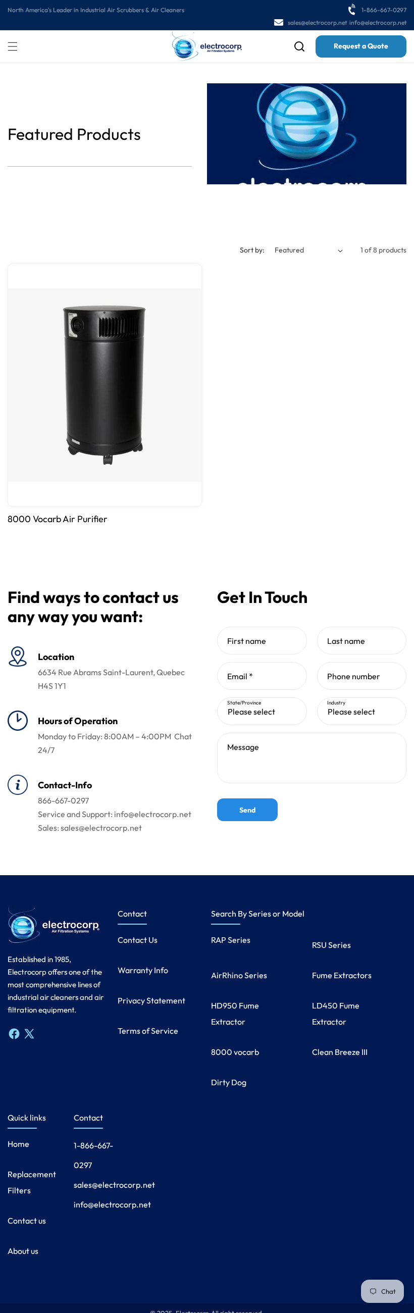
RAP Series (230, 940)
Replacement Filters (32, 1182)
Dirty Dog (228, 1082)
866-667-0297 (63, 800)
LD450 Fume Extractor (335, 1013)
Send (247, 810)
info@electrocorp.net (377, 22)
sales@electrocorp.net (317, 22)
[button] (13, 46)
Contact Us (138, 940)
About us (23, 1251)
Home (18, 1144)
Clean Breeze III (340, 1052)
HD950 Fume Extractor (235, 1013)
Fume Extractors (342, 975)
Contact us (27, 1221)
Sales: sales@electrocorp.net (90, 828)
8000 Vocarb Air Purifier (58, 519)
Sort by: (252, 250)
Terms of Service (148, 1031)
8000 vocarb (235, 1052)
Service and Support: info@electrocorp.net (114, 814)
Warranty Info (143, 970)
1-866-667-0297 (383, 10)
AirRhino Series (239, 975)
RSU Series (331, 945)
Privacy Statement (151, 1000)
